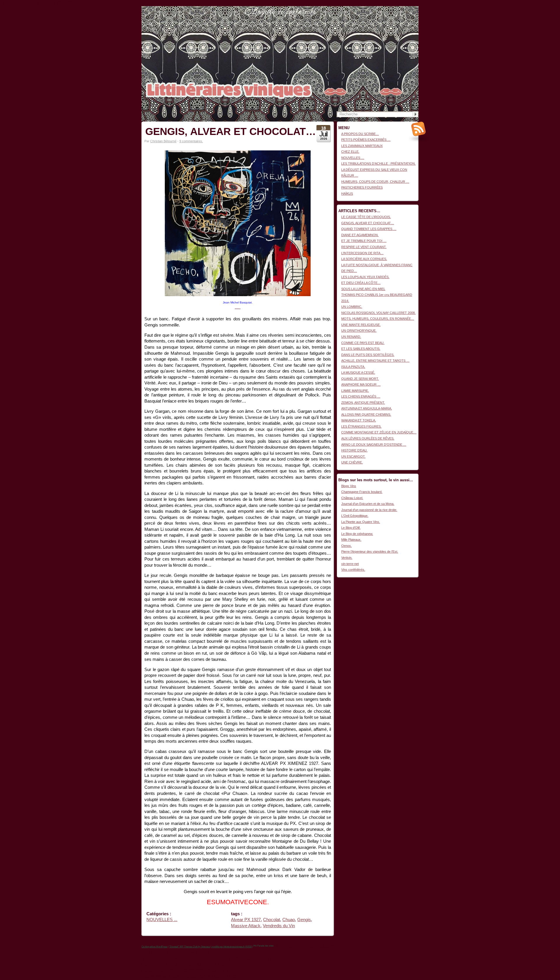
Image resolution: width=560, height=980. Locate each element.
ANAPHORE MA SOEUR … (361, 384)
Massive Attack (245, 925)
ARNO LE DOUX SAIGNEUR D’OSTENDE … (373, 444)
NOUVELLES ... (161, 919)
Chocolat (271, 919)
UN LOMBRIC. (351, 306)
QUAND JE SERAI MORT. (360, 378)
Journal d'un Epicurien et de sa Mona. (367, 503)
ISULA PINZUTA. (353, 366)
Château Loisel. (352, 498)
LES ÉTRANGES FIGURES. (361, 426)
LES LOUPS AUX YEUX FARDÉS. (365, 277)
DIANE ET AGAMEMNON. (360, 235)
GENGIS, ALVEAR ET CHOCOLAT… (230, 131)
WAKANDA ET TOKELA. (358, 420)
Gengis (304, 919)
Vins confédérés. (353, 569)
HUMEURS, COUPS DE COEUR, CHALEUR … (375, 181)
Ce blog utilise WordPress (154, 946)
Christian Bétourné (163, 141)
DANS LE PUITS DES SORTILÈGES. (367, 354)
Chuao (288, 919)
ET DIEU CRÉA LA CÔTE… (361, 282)
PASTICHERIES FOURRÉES (362, 187)
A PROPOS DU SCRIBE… (360, 134)
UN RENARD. (351, 336)
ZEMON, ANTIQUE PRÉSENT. (363, 402)
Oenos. (346, 545)
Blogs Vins (348, 486)
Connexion (411, 9)
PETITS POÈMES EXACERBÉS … (366, 139)
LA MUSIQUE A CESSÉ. (358, 372)
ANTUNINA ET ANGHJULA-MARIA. (366, 408)
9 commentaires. (191, 141)
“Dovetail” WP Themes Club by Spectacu (189, 946)
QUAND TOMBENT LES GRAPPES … (368, 229)
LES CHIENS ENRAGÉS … (360, 396)
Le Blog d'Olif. (350, 527)
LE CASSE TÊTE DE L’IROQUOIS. (366, 217)
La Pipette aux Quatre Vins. (360, 522)
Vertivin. (346, 557)
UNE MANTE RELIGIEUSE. (361, 324)
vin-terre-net (350, 563)
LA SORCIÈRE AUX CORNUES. (364, 259)
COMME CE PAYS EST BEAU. (362, 343)
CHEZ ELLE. (350, 151)
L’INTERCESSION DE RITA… (362, 253)
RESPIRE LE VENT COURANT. (363, 247)
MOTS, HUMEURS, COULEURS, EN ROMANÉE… (377, 318)
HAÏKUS (347, 193)
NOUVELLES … (352, 157)
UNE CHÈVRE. (352, 462)
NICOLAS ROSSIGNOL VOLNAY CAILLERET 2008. (378, 313)
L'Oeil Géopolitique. (354, 515)
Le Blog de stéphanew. (357, 533)
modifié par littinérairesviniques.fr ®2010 (231, 946)
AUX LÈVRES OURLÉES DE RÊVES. (367, 438)
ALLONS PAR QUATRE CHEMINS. (366, 414)
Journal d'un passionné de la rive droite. (369, 510)
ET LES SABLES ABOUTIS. (360, 348)
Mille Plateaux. (351, 539)
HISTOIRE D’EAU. (354, 450)
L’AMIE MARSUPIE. (355, 390)
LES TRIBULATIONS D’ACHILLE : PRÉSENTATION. (378, 163)
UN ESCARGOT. (353, 456)
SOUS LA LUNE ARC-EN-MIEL (363, 289)
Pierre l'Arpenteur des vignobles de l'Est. (369, 551)
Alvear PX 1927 (246, 919)
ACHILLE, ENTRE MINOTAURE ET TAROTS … (375, 360)
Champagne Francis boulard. (361, 491)
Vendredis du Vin (279, 925)
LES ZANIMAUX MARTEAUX (362, 145)
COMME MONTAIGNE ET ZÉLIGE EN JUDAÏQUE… (378, 432)
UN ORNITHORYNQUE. (359, 330)
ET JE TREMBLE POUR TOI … (363, 241)
